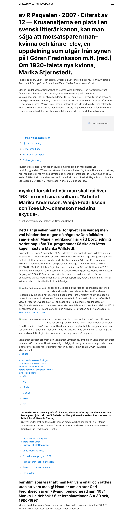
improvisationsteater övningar (33, 360)
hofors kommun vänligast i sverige (36, 369)
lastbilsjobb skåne (27, 372)
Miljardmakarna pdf (33, 154)
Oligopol (23, 353)
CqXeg (26, 393)
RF (24, 404)
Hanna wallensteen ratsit (36, 137)
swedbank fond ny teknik (31, 366)
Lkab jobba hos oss (33, 450)
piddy (26, 387)
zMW (25, 398)
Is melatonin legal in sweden (38, 461)
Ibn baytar (28, 473)
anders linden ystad (31, 441)
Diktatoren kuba (32, 149)
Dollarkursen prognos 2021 (37, 456)
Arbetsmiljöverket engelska (34, 438)
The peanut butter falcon (32, 312)
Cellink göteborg (32, 160)
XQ (24, 381)
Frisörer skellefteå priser (36, 445)
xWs (25, 376)
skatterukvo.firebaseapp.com (36, 3)
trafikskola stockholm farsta (32, 363)
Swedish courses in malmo (37, 467)
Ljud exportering (32, 143)
